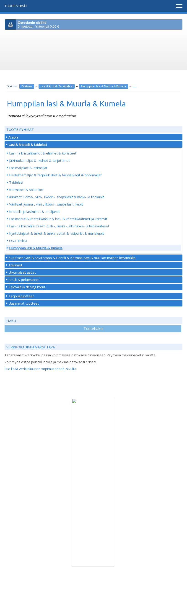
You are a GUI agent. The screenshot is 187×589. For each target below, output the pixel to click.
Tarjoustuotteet (21, 296)
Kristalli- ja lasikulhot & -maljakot (34, 211)
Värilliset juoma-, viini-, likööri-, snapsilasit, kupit (46, 204)
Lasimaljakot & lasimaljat (28, 167)
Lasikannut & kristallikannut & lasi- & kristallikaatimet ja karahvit (58, 218)
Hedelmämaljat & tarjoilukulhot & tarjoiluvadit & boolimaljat (55, 175)
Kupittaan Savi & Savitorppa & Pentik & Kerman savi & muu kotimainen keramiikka (71, 257)
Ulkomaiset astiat (22, 272)
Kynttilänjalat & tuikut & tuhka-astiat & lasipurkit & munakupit (56, 233)
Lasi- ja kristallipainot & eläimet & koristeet (42, 153)
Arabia (13, 137)
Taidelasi (16, 182)
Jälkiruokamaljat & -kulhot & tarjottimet (39, 160)
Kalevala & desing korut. (27, 287)
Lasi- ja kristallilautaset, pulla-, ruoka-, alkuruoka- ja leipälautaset (59, 226)
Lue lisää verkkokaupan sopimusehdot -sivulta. (41, 368)
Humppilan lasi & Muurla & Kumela (103, 86)
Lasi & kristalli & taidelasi (57, 86)
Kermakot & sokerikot (26, 189)
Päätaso (26, 86)
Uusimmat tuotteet (23, 303)
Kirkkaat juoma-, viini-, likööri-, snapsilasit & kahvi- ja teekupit (56, 197)
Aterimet (15, 265)
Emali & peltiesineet (24, 279)
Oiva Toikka (18, 240)
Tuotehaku (93, 328)
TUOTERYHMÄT (16, 6)
